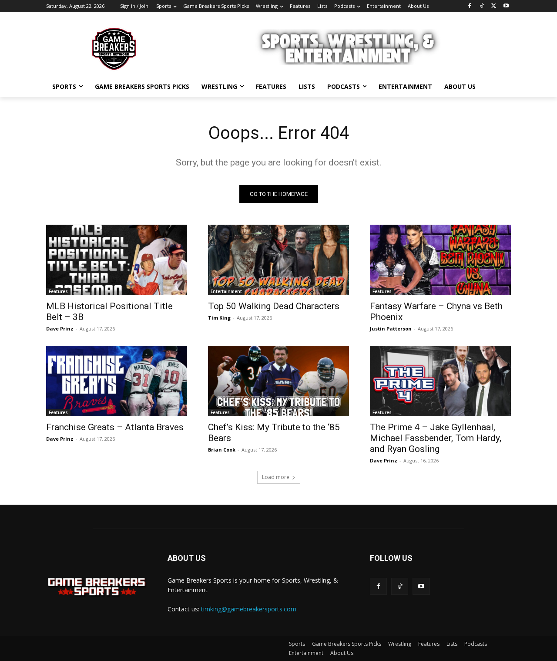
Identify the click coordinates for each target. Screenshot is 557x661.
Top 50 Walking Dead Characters (273, 306)
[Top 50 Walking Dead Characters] (278, 260)
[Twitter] (494, 6)
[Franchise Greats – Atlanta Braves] (116, 381)
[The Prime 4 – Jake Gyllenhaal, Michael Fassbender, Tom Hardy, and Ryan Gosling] (440, 381)
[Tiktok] (399, 586)
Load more (275, 477)
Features (58, 291)
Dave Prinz (60, 328)
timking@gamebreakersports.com (248, 609)
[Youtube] (506, 6)
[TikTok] (482, 6)
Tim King (219, 317)
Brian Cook (221, 449)
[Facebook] (470, 6)
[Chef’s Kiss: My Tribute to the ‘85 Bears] (278, 381)
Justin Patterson (391, 328)
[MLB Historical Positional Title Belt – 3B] (116, 260)
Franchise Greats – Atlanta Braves (115, 427)
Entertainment (226, 291)
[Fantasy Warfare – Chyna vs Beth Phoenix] (440, 260)
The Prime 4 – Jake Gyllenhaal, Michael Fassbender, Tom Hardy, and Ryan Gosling (435, 438)
